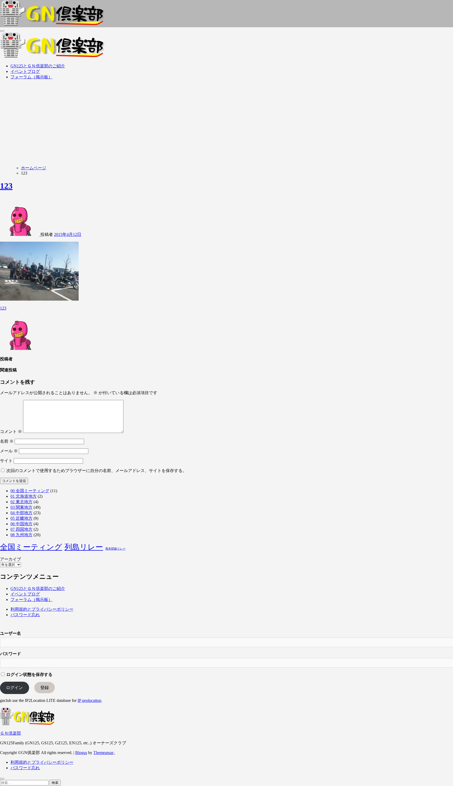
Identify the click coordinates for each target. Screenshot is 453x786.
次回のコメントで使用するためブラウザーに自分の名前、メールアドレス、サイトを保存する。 (96, 470)
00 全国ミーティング (29, 491)
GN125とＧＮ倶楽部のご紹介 (37, 66)
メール (9, 451)
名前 (7, 441)
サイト (6, 460)
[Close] (2, 778)
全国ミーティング (31, 547)
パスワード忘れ (25, 614)
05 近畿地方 (21, 518)
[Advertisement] (226, 121)
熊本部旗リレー (115, 548)
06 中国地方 (21, 524)
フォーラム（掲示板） (31, 77)
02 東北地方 (21, 502)
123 (6, 186)
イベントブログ (25, 71)
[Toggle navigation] (2, 31)
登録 (44, 687)
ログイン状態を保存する (28, 674)
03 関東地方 (21, 507)
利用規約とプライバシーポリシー (41, 609)
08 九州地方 (21, 535)
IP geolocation (89, 700)
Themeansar (103, 752)
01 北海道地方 (23, 496)
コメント (11, 431)
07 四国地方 (21, 529)
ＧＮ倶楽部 (10, 733)
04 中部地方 (21, 513)
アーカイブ (10, 559)
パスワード (10, 654)
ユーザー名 (10, 633)
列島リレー (83, 547)
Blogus (81, 752)
